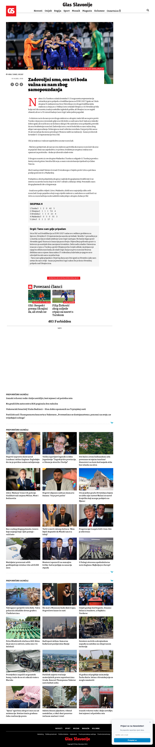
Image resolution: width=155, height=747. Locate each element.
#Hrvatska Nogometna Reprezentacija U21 (64, 278)
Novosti (38, 10)
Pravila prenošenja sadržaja (87, 734)
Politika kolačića (63, 734)
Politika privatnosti (51, 734)
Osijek (48, 10)
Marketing (40, 734)
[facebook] (21, 84)
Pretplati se (132, 740)
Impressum (73, 734)
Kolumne (99, 10)
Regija (57, 10)
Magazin (87, 10)
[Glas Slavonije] (11, 15)
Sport (67, 10)
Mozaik (76, 10)
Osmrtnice (113, 11)
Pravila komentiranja (103, 734)
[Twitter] (12, 84)
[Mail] (16, 84)
